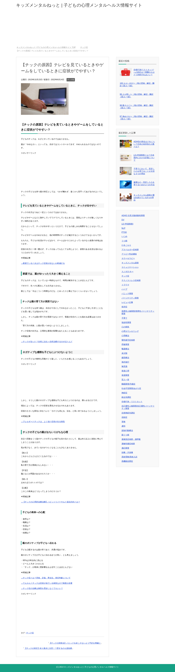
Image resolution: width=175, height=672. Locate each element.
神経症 (124, 393)
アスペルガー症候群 (130, 250)
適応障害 (125, 448)
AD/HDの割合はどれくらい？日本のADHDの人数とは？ (144, 144)
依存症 (124, 307)
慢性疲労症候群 (128, 340)
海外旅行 (125, 362)
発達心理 (125, 371)
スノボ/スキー (127, 272)
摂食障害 (125, 344)
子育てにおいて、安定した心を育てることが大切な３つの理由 (144, 171)
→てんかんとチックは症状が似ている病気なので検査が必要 (46, 583)
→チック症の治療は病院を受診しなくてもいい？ (42, 588)
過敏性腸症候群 (128, 444)
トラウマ (125, 285)
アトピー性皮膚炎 (129, 254)
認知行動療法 (127, 430)
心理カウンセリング (130, 331)
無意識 (124, 366)
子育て (124, 318)
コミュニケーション (130, 267)
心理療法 (125, 336)
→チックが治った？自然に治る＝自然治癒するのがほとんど (46, 342)
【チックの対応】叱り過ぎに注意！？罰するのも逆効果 (48, 648)
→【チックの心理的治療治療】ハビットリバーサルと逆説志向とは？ (50, 502)
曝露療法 (125, 349)
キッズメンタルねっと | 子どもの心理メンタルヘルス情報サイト (79, 5)
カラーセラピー (128, 258)
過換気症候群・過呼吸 (131, 439)
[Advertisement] (87, 28)
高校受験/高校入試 (129, 457)
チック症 (70, 80)
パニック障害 (127, 294)
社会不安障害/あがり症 (131, 388)
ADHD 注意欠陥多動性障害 (133, 215)
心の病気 (125, 327)
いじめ (124, 236)
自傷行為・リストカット (132, 402)
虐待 (123, 426)
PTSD (124, 232)
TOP (47, 47)
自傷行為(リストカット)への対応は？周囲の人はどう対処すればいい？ (144, 72)
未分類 (124, 353)
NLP (123, 228)
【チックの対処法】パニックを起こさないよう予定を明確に (75, 643)
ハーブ (124, 289)
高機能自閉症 (127, 461)
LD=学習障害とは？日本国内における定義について (144, 157)
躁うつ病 (125, 435)
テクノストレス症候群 (131, 280)
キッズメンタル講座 (130, 263)
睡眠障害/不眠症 (128, 384)
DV (123, 220)
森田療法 (125, 358)
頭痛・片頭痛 (127, 452)
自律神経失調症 (128, 413)
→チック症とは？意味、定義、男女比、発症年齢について (45, 578)
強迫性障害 (126, 322)
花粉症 (124, 417)
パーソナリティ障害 (130, 298)
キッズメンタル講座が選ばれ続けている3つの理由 (144, 197)
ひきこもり (126, 245)
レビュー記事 (127, 302)
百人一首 (125, 380)
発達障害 (125, 375)
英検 (123, 422)
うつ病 (124, 241)
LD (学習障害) (127, 224)
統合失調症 (126, 397)
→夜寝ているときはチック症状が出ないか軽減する (43, 263)
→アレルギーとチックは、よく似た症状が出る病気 (43, 422)
